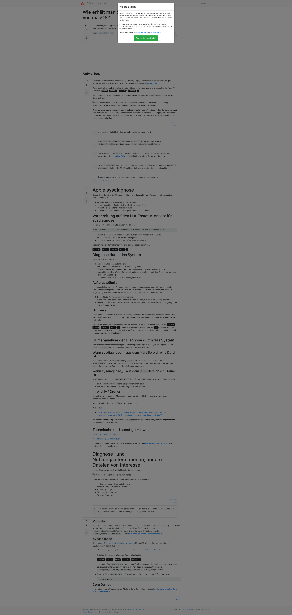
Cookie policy (143, 32)
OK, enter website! (146, 38)
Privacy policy (156, 32)
